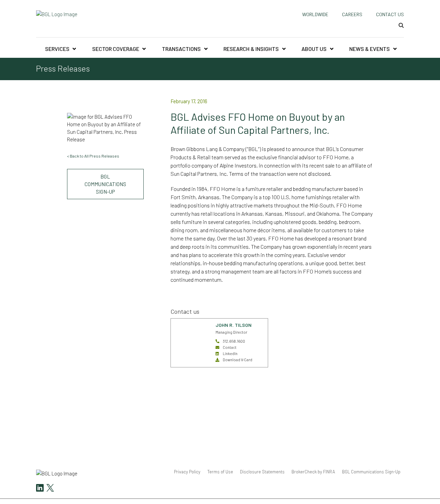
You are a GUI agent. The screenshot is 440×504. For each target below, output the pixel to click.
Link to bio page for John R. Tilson (190, 326)
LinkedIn (230, 353)
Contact (229, 347)
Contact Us (390, 14)
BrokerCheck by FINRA (313, 471)
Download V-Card (237, 359)
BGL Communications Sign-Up (105, 184)
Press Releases (63, 68)
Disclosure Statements (262, 471)
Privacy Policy (187, 471)
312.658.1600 (234, 341)
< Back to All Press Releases (93, 155)
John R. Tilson (234, 325)
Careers (352, 14)
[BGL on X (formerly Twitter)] (49, 488)
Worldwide (315, 14)
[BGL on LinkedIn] (40, 488)
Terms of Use (220, 471)
